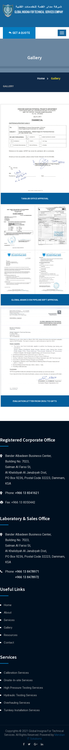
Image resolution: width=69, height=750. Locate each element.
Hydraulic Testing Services (20, 695)
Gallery (8, 86)
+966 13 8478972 (27, 577)
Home (41, 78)
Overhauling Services (17, 702)
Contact (9, 642)
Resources (10, 635)
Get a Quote (21, 32)
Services (9, 620)
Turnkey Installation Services (22, 710)
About (8, 612)
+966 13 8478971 (27, 571)
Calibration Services (16, 672)
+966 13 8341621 (27, 493)
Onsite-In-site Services (18, 680)
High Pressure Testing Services (23, 687)
